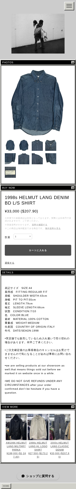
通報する (9, 263)
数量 (7, 237)
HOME (6, 486)
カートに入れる (38, 250)
